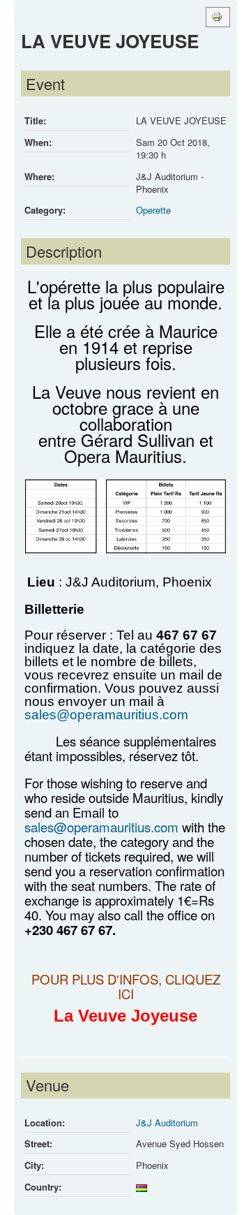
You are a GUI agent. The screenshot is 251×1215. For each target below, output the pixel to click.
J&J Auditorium (167, 1122)
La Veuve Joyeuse (125, 1015)
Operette (153, 209)
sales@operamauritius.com (106, 714)
